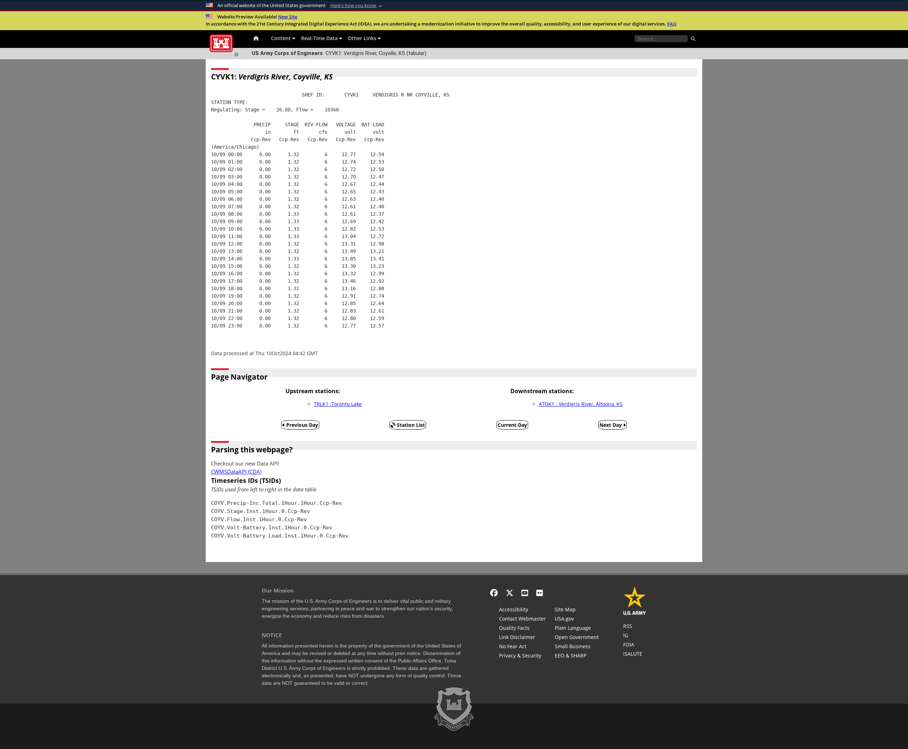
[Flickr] (539, 593)
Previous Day (301, 425)
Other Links (363, 38)
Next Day (611, 425)
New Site (287, 16)
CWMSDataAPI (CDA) (236, 471)
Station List (410, 425)
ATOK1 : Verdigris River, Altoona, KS (580, 404)
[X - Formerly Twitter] (509, 593)
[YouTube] (524, 593)
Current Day (512, 425)
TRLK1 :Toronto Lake (338, 404)
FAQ (671, 24)
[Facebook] (494, 593)
